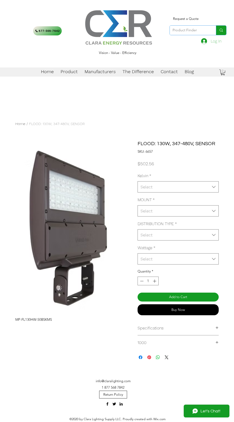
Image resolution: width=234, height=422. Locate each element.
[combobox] (178, 187)
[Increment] (155, 281)
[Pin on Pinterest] (149, 357)
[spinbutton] (148, 281)
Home (20, 124)
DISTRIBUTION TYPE (157, 223)
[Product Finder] (221, 30)
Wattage (146, 247)
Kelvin (144, 175)
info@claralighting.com (113, 381)
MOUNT (146, 199)
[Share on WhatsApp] (158, 357)
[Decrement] (141, 281)
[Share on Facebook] (140, 357)
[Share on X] (166, 357)
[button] (222, 72)
